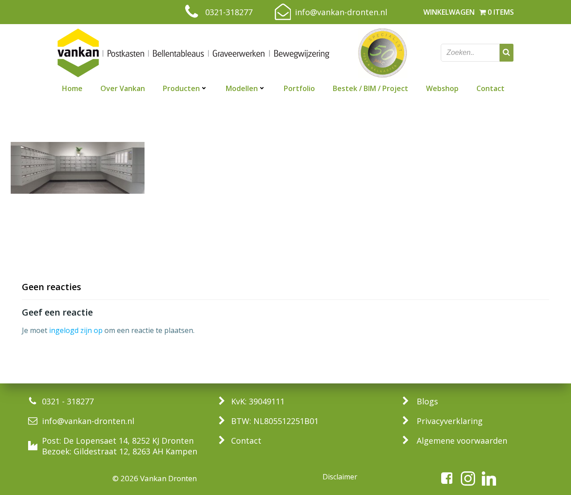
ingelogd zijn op (76, 330)
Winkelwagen (449, 12)
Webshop (442, 88)
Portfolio (299, 88)
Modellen (242, 88)
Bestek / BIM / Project (370, 88)
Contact (490, 88)
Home (72, 88)
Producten (181, 88)
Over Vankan (122, 88)
